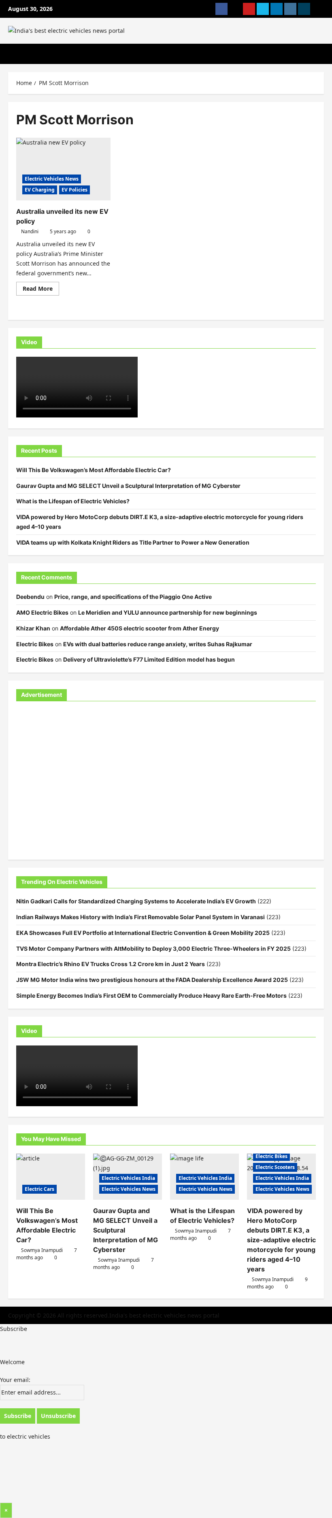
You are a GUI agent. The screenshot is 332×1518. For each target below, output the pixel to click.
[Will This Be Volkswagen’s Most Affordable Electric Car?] (50, 1176)
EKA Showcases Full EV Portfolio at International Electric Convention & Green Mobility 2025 (143, 932)
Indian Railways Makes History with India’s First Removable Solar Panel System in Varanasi (140, 916)
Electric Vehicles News (52, 178)
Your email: (15, 1380)
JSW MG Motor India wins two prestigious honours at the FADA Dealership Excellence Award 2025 (152, 979)
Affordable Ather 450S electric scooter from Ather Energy (139, 628)
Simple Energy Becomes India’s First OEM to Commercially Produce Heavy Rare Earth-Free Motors (151, 995)
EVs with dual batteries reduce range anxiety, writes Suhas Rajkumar (157, 644)
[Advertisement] (166, 785)
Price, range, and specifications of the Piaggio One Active (133, 596)
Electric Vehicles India (128, 1178)
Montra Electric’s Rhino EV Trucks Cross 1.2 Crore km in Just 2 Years (110, 963)
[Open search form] (321, 54)
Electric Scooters (275, 1167)
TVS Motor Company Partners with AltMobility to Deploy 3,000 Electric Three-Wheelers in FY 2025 (153, 948)
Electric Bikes (34, 644)
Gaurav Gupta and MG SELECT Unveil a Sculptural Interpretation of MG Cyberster (128, 485)
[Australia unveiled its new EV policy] (63, 169)
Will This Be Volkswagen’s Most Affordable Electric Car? (93, 469)
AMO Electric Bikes (42, 612)
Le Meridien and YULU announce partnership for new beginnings (167, 612)
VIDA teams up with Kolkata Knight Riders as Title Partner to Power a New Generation (132, 542)
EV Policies (74, 189)
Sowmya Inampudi (42, 1250)
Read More (41, 290)
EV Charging (40, 189)
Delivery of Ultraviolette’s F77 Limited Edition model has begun (149, 659)
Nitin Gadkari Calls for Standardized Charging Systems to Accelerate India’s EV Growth (136, 901)
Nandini (29, 231)
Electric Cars (39, 1189)
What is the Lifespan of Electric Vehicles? (73, 501)
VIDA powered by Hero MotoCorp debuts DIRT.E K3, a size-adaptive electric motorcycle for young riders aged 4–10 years (281, 1240)
